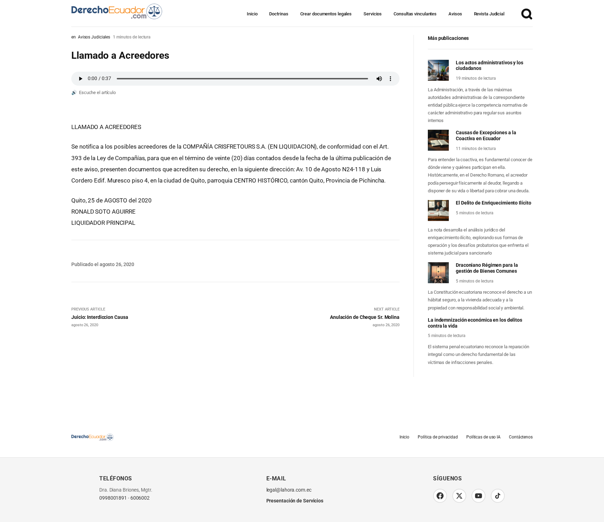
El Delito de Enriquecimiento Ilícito (493, 203)
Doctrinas (278, 13)
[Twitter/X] (459, 496)
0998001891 (113, 498)
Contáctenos (521, 437)
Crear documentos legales (326, 13)
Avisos (455, 13)
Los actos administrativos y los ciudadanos (489, 65)
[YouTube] (479, 496)
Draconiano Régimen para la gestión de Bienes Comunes (487, 268)
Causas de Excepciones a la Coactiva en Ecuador (486, 135)
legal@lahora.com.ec (288, 490)
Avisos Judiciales (94, 37)
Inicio (252, 13)
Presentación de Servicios (295, 500)
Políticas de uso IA (483, 437)
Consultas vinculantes (415, 13)
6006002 (140, 498)
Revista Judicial (489, 13)
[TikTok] (498, 496)
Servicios (373, 13)
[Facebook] (440, 496)
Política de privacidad (438, 437)
